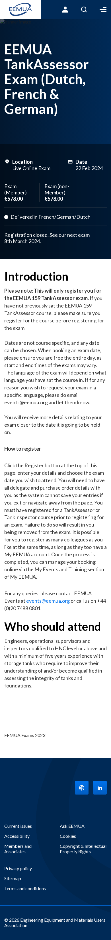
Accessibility (17, 836)
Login (65, 9)
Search (84, 9)
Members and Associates (18, 848)
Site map (12, 878)
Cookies (68, 836)
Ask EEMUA (72, 826)
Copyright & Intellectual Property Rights (83, 848)
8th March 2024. (23, 241)
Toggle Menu (103, 9)
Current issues (18, 826)
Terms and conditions (25, 888)
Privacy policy (18, 868)
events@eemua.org (48, 601)
